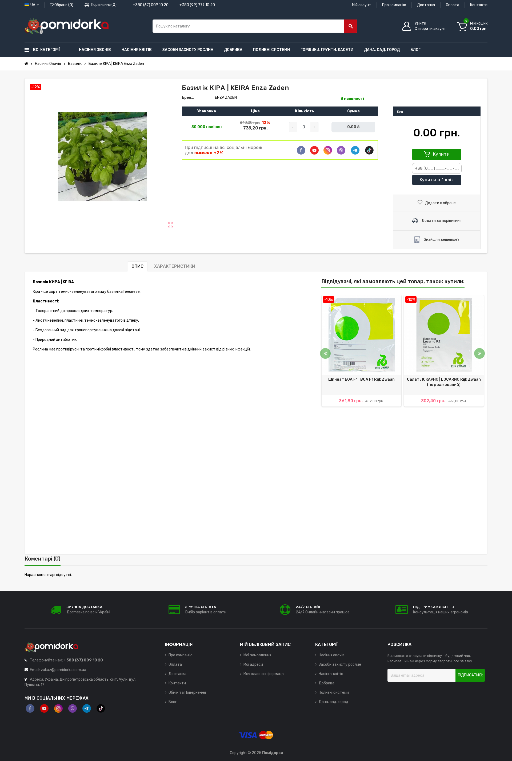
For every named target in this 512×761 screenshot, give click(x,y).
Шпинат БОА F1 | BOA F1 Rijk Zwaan (361, 379)
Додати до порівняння (441, 220)
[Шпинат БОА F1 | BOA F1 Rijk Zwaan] (361, 335)
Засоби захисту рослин (340, 664)
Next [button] (479, 353)
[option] (361, 351)
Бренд (188, 97)
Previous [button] (325, 353)
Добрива (326, 683)
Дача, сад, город (333, 702)
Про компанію (394, 5)
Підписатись (470, 675)
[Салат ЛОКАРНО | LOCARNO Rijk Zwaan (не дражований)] (444, 335)
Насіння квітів (331, 674)
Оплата (452, 5)
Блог (173, 702)
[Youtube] (314, 150)
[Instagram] (58, 708)
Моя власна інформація (263, 674)
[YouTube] (44, 708)
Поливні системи (334, 692)
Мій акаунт (361, 5)
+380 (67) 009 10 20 (151, 5)
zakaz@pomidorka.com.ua (63, 670)
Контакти (478, 5)
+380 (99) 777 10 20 (197, 5)
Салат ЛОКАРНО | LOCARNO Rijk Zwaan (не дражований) (444, 382)
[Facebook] (301, 150)
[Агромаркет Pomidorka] (67, 26)
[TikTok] (369, 150)
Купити (441, 154)
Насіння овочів (332, 655)
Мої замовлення (257, 655)
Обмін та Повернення (187, 692)
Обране (63, 5)
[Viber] (341, 150)
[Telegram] (355, 150)
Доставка (426, 5)
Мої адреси (253, 664)
